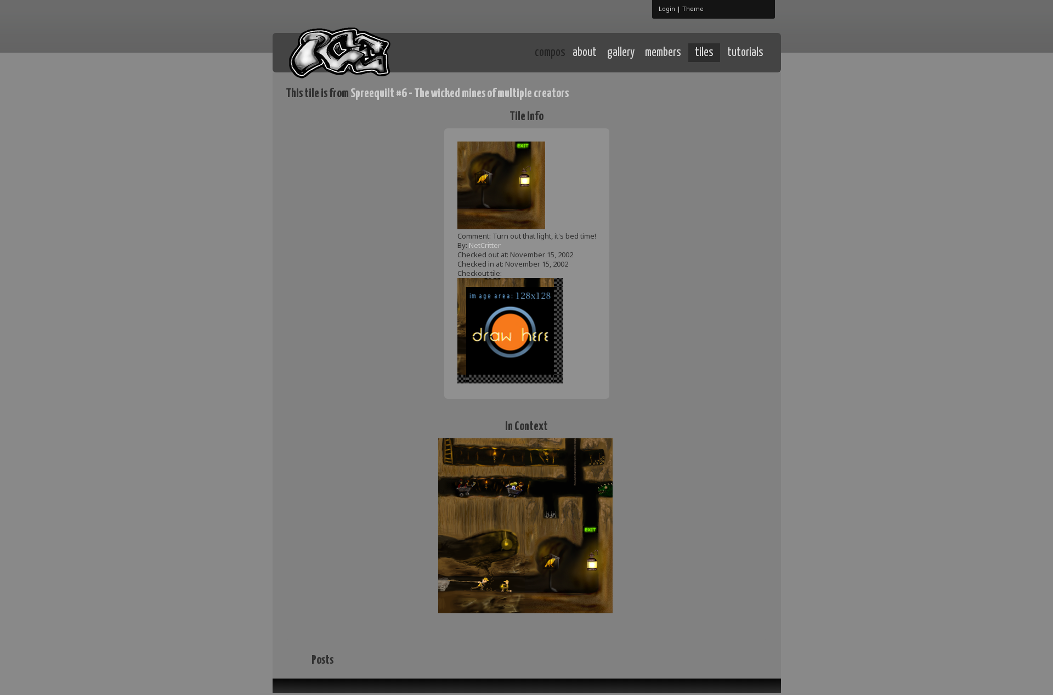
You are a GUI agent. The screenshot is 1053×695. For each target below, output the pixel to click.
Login (667, 8)
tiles (704, 53)
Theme (693, 8)
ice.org (367, 52)
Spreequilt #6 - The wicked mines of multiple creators (459, 93)
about (585, 53)
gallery (621, 53)
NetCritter (485, 245)
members (663, 53)
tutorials (745, 53)
